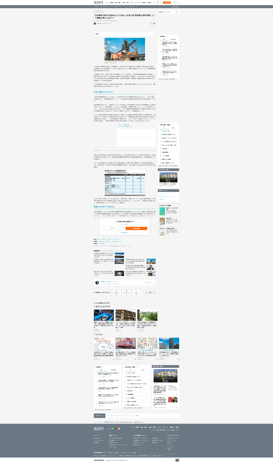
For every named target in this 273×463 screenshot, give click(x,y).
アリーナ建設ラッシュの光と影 (168, 184)
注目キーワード (163, 190)
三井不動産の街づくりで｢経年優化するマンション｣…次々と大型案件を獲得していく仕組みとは (169, 354)
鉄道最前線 (96, 442)
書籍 (149, 2)
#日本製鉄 (101, 243)
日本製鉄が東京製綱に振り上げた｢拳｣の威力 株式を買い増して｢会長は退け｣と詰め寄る (104, 255)
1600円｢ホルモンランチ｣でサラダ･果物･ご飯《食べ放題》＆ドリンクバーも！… (169, 72)
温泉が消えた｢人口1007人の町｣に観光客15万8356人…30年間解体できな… (169, 43)
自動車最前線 (165, 152)
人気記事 (162, 36)
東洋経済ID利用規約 (142, 455)
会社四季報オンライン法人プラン (140, 440)
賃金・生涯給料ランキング (168, 162)
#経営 (103, 239)
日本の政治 (164, 148)
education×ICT (97, 438)
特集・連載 (117, 2)
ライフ (120, 6)
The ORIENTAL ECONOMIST (115, 438)
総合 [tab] (164, 39)
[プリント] (154, 23)
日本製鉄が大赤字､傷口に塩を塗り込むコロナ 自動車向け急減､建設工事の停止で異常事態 (135, 261)
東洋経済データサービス (138, 442)
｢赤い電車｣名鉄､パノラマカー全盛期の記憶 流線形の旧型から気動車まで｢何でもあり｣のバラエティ (126, 354)
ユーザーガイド (170, 447)
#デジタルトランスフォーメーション (167, 196)
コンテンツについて (171, 440)
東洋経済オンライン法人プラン (140, 438)
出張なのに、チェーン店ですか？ (169, 138)
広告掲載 (134, 452)
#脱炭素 (107, 241)
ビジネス (97, 6)
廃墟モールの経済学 (166, 159)
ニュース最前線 (165, 155)
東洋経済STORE (113, 442)
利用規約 (169, 449)
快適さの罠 (168, 218)
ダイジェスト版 (165, 130)
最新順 (111, 2)
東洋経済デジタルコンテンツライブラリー (118, 444)
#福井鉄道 (161, 199)
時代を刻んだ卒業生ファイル (168, 134)
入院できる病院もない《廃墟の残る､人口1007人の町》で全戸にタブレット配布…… (169, 51)
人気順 (123, 2)
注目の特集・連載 (163, 169)
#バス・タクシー (163, 194)
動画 (128, 2)
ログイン (175, 2)
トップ (107, 2)
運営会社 (110, 452)
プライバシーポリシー (113, 455)
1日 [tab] (164, 127)
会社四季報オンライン (114, 440)
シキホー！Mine (112, 447)
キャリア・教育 (114, 6)
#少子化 (115, 239)
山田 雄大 (99, 23)
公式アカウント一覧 (125, 452)
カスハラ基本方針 (153, 455)
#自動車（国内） (115, 241)
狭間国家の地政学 (170, 228)
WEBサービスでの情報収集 (100, 455)
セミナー (137, 2)
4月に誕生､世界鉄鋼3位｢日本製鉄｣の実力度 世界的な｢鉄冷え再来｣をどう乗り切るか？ (135, 273)
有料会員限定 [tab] (173, 39)
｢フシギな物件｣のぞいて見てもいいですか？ (170, 141)
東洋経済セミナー (137, 444)
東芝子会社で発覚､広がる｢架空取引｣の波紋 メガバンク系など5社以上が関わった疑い (103, 273)
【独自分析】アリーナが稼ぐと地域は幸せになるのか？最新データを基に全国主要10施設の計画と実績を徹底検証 (103, 354)
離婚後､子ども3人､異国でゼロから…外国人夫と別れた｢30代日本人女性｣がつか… (169, 65)
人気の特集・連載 (164, 125)
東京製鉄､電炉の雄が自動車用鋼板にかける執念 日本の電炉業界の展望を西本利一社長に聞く (135, 267)
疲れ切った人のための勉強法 (171, 208)
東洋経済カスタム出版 (157, 440)
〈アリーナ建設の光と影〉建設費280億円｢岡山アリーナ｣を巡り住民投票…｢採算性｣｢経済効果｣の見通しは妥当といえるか (160, 401)
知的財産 (121, 455)
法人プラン (169, 444)
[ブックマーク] (150, 23)
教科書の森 (154, 442)
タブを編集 (176, 6)
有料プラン (169, 442)
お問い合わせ (161, 455)
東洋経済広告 (155, 438)
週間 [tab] (173, 127)
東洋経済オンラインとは (164, 12)
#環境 (109, 239)
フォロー (116, 23)
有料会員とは (124, 232)
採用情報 (117, 452)
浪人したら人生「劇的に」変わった (170, 145)
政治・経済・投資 (104, 6)
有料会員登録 (166, 2)
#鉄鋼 (100, 241)
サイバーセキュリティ (99, 440)
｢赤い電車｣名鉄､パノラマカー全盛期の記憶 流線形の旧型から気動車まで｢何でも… (169, 58)
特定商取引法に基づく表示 (131, 455)
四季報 (143, 2)
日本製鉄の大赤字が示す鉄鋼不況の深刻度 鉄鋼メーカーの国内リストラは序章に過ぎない (104, 261)
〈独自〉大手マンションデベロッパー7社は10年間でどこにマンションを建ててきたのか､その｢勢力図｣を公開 (147, 354)
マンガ (132, 2)
